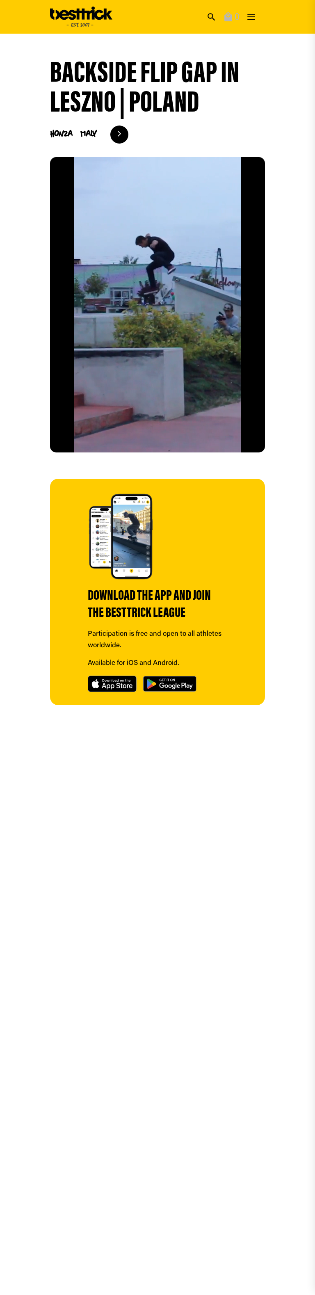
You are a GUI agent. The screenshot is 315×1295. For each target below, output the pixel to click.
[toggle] (251, 17)
